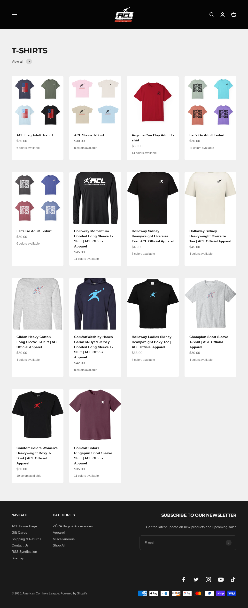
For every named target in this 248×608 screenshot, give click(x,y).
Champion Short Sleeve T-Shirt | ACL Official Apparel (208, 342)
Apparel (59, 532)
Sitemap (18, 558)
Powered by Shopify (74, 593)
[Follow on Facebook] (183, 579)
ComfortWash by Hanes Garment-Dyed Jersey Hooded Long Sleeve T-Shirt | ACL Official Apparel (93, 347)
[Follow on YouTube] (220, 579)
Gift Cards (19, 532)
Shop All (59, 545)
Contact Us (20, 545)
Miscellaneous (64, 539)
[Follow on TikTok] (233, 579)
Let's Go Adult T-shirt (207, 135)
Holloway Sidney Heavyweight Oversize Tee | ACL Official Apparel (153, 236)
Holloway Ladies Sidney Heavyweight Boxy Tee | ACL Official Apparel (151, 342)
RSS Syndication (24, 552)
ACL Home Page (24, 526)
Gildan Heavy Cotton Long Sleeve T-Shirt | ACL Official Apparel (37, 342)
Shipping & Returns (26, 539)
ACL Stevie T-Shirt (89, 135)
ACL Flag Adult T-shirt (34, 135)
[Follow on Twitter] (196, 579)
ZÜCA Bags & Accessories (73, 526)
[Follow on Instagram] (208, 579)
